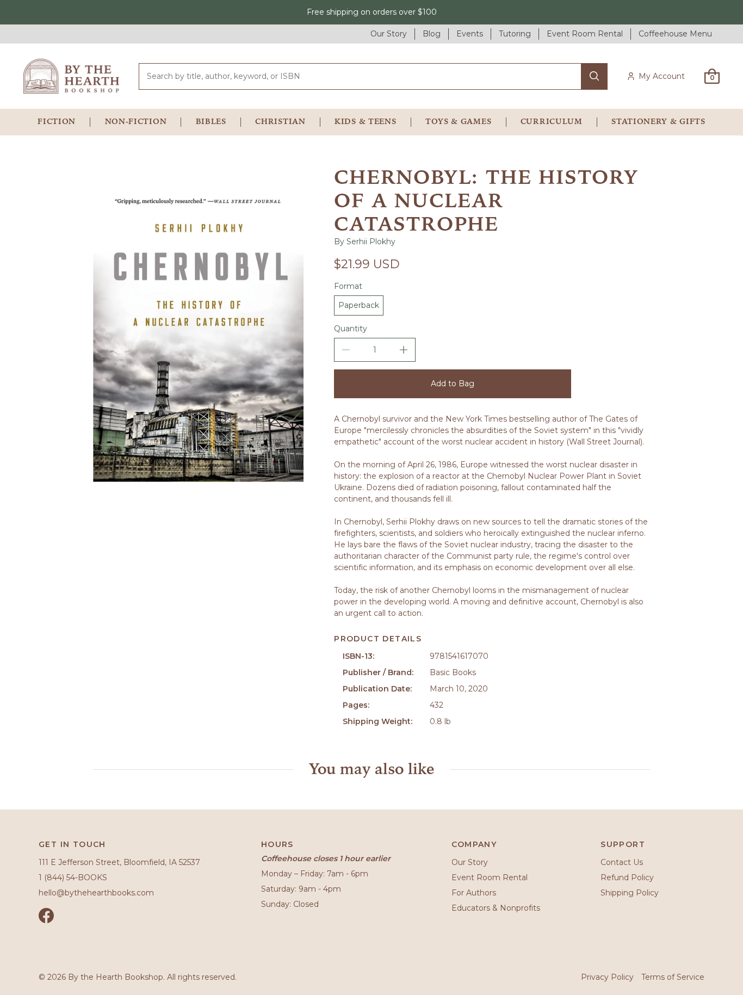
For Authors (473, 893)
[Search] (594, 76)
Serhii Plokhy (370, 241)
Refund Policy (627, 877)
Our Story (469, 862)
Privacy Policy (607, 977)
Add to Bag (452, 383)
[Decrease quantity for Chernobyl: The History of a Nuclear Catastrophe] (346, 349)
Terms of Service (672, 977)
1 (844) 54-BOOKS (73, 877)
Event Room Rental (489, 877)
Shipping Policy (629, 893)
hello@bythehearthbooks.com (96, 893)
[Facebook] (46, 915)
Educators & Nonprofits (495, 908)
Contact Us (621, 862)
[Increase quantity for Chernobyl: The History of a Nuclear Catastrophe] (403, 349)
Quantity (350, 328)
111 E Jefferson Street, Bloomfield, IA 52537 (119, 862)
